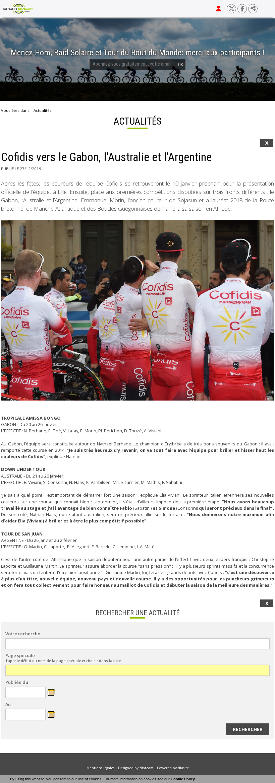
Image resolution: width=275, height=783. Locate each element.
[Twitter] (231, 8)
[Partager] (253, 8)
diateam (146, 768)
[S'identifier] (218, 8)
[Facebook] (242, 8)
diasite (183, 768)
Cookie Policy (183, 779)
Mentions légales (100, 768)
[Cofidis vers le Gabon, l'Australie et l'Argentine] (137, 310)
